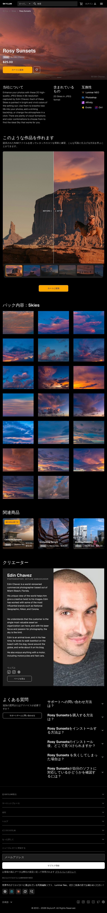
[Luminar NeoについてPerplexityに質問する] (11, 891)
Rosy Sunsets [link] (25, 11)
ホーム (5, 11)
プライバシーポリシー (65, 872)
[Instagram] (14, 672)
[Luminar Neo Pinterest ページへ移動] (103, 902)
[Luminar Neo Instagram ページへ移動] (83, 902)
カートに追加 (17, 70)
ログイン (90, 3)
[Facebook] (9, 672)
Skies (14, 11)
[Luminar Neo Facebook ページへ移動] (78, 902)
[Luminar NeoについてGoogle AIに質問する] (32, 891)
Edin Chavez (19, 57)
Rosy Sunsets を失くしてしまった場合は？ (75, 757)
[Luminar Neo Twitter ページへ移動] (98, 902)
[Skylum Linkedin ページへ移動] (88, 902)
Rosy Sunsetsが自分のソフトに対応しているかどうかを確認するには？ (75, 772)
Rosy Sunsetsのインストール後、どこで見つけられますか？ (75, 744)
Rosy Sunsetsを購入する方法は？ (75, 717)
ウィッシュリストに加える (17, 530)
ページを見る (19, 679)
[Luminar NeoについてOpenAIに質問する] (5, 891)
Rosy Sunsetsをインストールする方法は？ (75, 730)
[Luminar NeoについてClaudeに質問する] (18, 891)
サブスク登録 (53, 865)
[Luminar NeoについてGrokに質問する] (25, 891)
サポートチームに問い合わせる (22, 715)
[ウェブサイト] (19, 672)
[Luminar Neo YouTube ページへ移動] (93, 902)
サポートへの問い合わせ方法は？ (75, 704)
